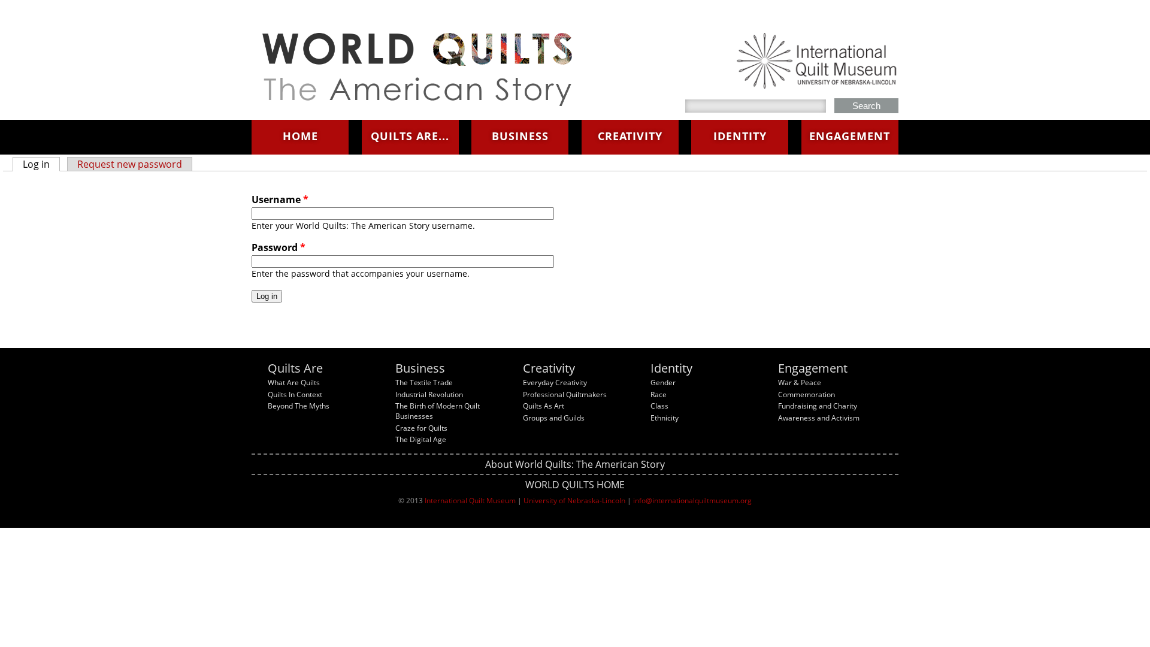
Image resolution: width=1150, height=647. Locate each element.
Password (278, 247)
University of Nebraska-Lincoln (574, 500)
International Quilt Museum (470, 500)
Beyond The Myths (298, 406)
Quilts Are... (410, 136)
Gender (663, 382)
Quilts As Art (543, 406)
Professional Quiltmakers (565, 394)
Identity (740, 136)
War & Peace (799, 382)
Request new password (129, 164)
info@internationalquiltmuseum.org (692, 500)
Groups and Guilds (554, 418)
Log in (41, 164)
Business (520, 136)
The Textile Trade (424, 382)
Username (280, 199)
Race (658, 394)
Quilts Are (295, 368)
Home (300, 136)
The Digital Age (420, 439)
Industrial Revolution (429, 394)
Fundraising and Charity (817, 406)
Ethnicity (664, 418)
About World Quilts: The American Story (575, 464)
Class (659, 406)
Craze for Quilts (421, 428)
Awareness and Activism (819, 418)
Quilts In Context (295, 394)
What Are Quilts (294, 382)
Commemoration (806, 394)
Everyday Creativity (555, 382)
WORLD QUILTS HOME (575, 484)
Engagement (849, 136)
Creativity (630, 136)
